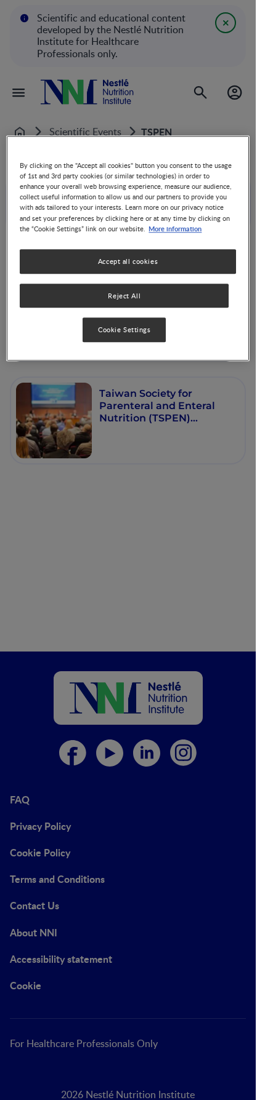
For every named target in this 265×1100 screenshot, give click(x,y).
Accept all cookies (128, 261)
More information (175, 228)
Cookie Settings (124, 330)
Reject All (124, 295)
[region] (127, 248)
